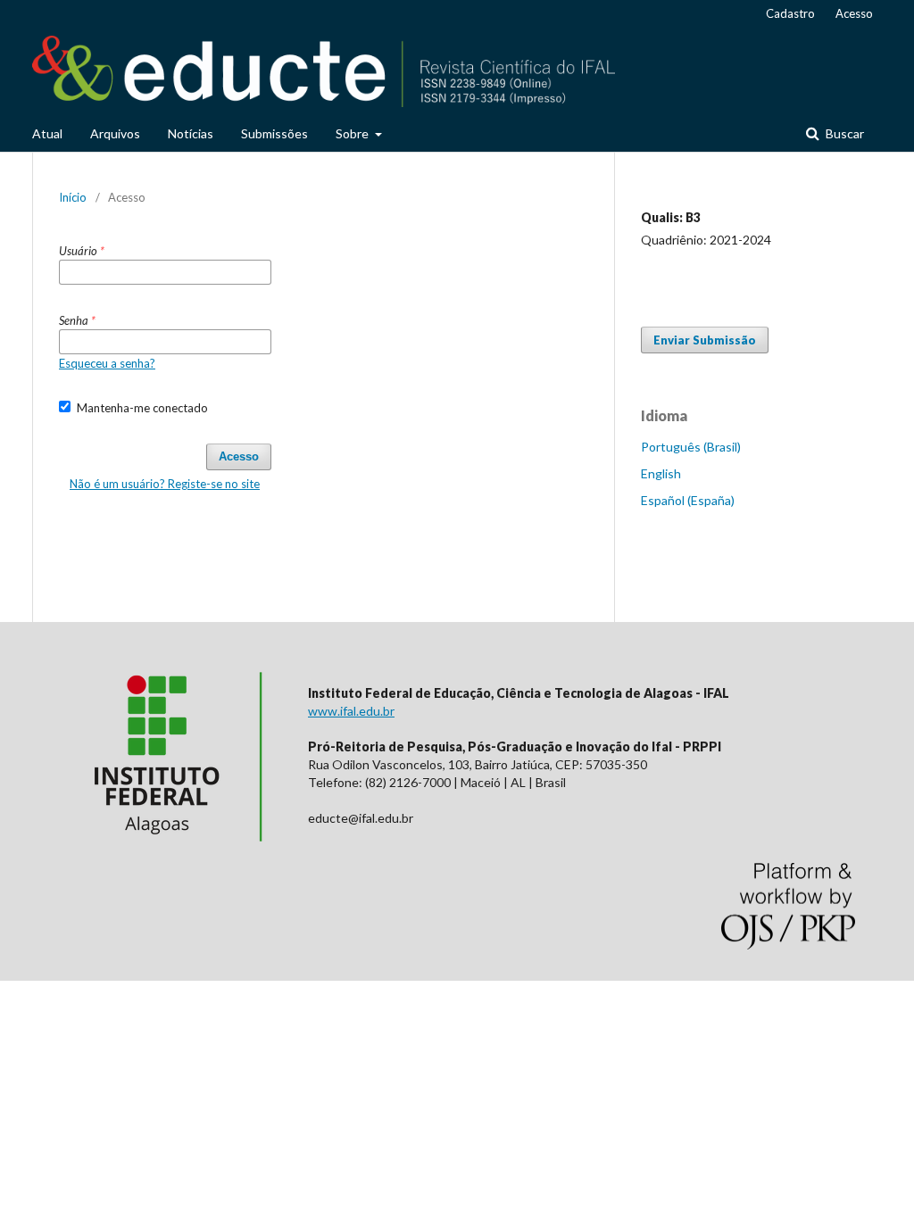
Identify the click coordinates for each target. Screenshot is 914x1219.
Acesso (854, 13)
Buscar (843, 133)
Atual (47, 133)
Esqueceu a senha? (107, 363)
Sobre (353, 133)
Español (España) (688, 500)
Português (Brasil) (691, 446)
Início (73, 197)
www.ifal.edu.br (351, 710)
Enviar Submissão (704, 340)
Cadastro (790, 13)
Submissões (274, 133)
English (661, 473)
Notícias (190, 133)
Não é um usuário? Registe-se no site (165, 484)
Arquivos (115, 133)
